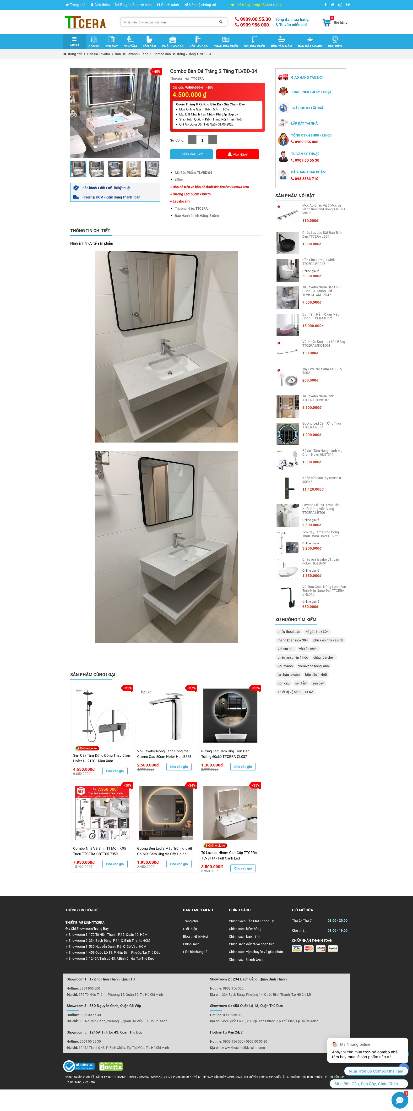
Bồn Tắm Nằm (281, 46)
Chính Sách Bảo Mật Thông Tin (252, 921)
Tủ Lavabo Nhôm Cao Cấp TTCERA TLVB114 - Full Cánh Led (229, 855)
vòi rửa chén (308, 649)
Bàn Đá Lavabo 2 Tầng (131, 54)
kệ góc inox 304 (317, 632)
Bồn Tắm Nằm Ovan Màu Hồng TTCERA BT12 (320, 316)
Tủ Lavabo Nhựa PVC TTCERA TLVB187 (318, 398)
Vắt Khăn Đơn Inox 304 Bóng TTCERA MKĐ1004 (323, 343)
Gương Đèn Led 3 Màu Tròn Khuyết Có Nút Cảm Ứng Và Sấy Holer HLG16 (164, 851)
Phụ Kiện (335, 46)
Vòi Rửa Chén (254, 46)
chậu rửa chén (324, 657)
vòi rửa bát (286, 649)
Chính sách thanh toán (246, 959)
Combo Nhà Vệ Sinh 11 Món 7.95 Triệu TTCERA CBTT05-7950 (99, 851)
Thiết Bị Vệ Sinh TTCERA (295, 692)
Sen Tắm (130, 46)
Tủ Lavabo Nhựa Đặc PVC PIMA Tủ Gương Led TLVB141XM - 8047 (321, 291)
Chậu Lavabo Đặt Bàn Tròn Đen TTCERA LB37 (322, 234)
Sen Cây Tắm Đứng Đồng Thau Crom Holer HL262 (320, 534)
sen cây (318, 683)
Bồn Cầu (149, 46)
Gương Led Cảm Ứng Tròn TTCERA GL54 (321, 425)
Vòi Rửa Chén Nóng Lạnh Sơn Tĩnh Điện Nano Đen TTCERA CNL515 (324, 590)
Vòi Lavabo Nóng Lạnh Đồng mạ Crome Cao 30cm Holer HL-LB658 (164, 754)
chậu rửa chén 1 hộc (293, 657)
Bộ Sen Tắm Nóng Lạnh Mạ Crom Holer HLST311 (322, 452)
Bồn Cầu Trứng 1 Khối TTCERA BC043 (318, 262)
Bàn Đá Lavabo (310, 46)
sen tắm (301, 683)
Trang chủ (77, 5)
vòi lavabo (285, 666)
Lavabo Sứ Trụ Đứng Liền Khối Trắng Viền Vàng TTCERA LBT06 (321, 508)
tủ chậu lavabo (289, 675)
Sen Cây (111, 46)
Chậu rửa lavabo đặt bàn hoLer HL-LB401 (320, 561)
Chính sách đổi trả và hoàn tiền (252, 944)
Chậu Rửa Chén (226, 46)
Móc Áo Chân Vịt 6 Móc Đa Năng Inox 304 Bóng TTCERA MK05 (324, 209)
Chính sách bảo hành (244, 936)
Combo (93, 46)
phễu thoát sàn (289, 632)
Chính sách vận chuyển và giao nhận (256, 952)
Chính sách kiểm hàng (245, 929)
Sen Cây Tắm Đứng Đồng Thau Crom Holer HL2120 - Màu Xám (102, 758)
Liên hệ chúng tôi (202, 5)
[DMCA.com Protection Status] (109, 1067)
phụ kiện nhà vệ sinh (328, 640)
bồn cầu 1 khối (316, 675)
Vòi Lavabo (199, 46)
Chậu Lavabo (173, 46)
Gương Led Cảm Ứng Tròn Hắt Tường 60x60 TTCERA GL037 (225, 754)
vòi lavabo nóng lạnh (313, 666)
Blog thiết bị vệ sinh (135, 5)
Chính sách (169, 5)
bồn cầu (284, 683)
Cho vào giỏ (115, 771)
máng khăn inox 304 (293, 640)
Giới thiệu (101, 5)
